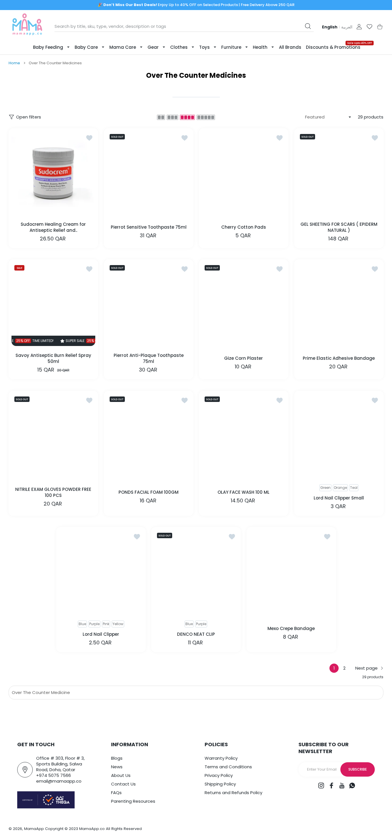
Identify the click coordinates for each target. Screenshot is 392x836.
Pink (106, 623)
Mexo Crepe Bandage (291, 628)
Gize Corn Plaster (243, 358)
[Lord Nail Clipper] (101, 572)
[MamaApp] (27, 26)
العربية (346, 27)
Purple (94, 623)
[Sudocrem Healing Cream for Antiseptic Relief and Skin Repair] (53, 173)
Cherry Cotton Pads (243, 227)
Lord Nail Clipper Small (339, 498)
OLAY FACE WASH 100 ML (243, 492)
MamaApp (34, 828)
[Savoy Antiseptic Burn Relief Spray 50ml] (53, 304)
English (329, 27)
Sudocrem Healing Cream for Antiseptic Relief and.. (53, 227)
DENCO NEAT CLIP (196, 634)
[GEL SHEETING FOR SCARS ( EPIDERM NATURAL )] (339, 173)
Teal (353, 487)
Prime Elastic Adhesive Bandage (339, 358)
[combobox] (184, 26)
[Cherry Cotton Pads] (244, 173)
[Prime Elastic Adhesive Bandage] (339, 304)
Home (14, 63)
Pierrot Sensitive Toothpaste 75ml (148, 227)
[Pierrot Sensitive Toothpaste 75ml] (149, 173)
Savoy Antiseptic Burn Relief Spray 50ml (53, 358)
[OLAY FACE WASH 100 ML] (244, 435)
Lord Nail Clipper (101, 634)
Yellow (117, 623)
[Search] (308, 26)
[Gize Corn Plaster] (244, 304)
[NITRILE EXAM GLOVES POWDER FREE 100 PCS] (53, 435)
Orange (340, 487)
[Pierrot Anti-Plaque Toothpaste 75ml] (149, 304)
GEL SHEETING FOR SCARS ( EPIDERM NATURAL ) (338, 227)
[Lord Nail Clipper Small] (339, 435)
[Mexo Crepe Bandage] (291, 572)
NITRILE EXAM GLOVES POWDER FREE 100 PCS (53, 492)
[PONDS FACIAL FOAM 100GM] (149, 435)
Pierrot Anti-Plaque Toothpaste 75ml (148, 358)
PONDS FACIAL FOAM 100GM (148, 492)
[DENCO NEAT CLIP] (196, 572)
